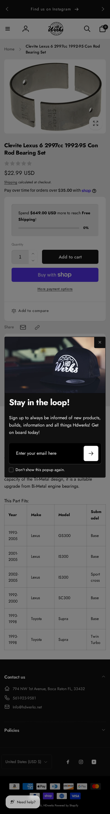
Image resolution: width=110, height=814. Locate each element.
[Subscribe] (90, 453)
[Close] (99, 342)
